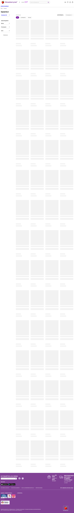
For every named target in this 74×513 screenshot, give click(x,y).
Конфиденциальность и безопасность (8, 509)
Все (17, 17)
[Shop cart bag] (72, 2)
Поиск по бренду (5, 6)
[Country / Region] (65, 2)
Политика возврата (15, 487)
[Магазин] (24, 2)
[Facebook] (19, 478)
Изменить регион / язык (67, 487)
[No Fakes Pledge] (13, 497)
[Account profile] (70, 2)
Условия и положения (20, 509)
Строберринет (23, 17)
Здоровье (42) (4, 14)
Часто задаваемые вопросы (27, 487)
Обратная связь (39, 487)
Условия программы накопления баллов (33, 509)
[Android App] (12, 485)
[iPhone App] (4, 485)
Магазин (29, 17)
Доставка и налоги (5, 487)
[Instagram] (23, 478)
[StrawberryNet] (9, 2)
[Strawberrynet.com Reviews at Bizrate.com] (4, 497)
